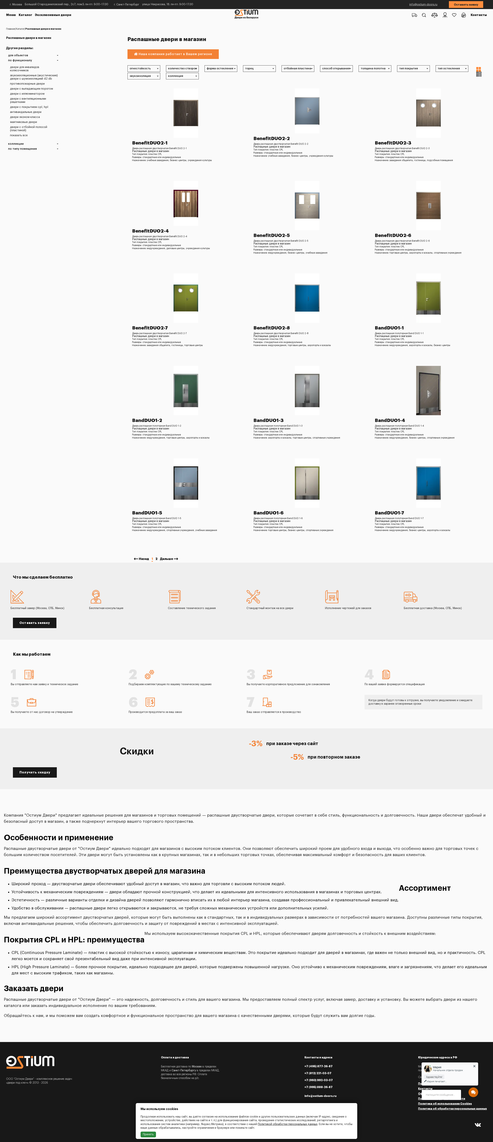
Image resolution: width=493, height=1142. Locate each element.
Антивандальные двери (25, 112)
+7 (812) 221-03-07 (317, 1073)
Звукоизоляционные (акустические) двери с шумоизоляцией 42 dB (34, 77)
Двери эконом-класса (25, 117)
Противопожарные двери (27, 83)
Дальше (166, 558)
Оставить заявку (466, 4)
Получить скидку (34, 772)
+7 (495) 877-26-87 (318, 1066)
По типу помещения (22, 148)
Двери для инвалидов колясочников (24, 69)
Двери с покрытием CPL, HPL (29, 107)
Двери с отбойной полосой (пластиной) (28, 129)
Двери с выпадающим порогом (31, 88)
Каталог (25, 15)
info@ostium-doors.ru (423, 4)
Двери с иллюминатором (27, 93)
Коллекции (16, 143)
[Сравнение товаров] (434, 15)
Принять (148, 1134)
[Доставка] (414, 15)
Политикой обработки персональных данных (287, 1124)
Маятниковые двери (23, 122)
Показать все (19, 135)
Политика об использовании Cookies (445, 1103)
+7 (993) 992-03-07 (318, 1080)
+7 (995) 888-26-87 (318, 1087)
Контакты (479, 15)
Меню (11, 15)
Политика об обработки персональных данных (452, 1108)
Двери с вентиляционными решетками (28, 100)
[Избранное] (454, 15)
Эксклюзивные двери (53, 15)
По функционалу (20, 60)
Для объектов (18, 55)
